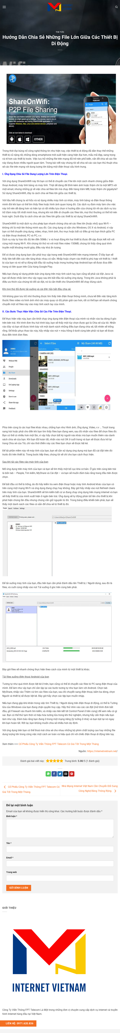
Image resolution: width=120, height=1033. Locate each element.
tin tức (60, 32)
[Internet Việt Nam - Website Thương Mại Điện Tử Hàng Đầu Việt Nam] (60, 6)
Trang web (11, 872)
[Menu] (4, 7)
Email (9, 857)
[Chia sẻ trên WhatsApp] (48, 774)
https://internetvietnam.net (102, 751)
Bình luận (11, 816)
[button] (47, 761)
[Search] (116, 7)
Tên (8, 843)
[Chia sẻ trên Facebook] (54, 774)
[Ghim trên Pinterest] (71, 774)
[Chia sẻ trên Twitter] (60, 774)
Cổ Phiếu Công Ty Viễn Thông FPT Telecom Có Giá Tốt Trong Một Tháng (59, 744)
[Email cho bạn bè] (65, 774)
